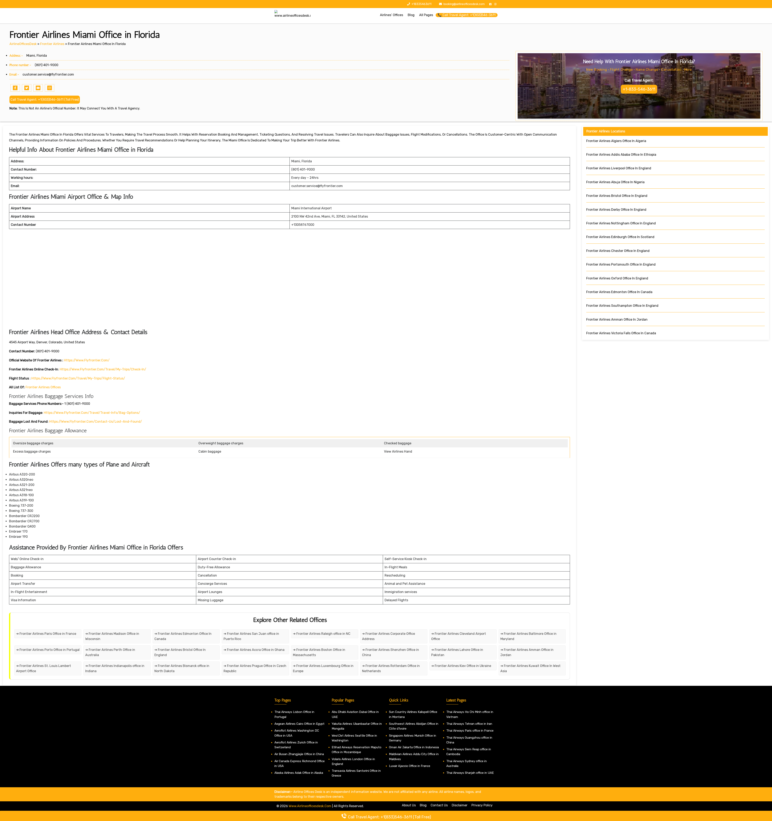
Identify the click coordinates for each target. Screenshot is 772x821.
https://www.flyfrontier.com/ (87, 360)
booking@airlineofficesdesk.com (464, 4)
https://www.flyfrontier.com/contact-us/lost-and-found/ (95, 421)
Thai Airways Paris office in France (470, 730)
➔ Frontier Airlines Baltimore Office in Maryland (528, 636)
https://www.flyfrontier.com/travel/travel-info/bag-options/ (92, 413)
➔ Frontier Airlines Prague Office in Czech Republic (255, 668)
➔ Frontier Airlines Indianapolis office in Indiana (114, 668)
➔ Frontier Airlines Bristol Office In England (180, 652)
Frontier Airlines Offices (43, 387)
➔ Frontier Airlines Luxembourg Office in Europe (323, 668)
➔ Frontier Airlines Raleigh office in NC (321, 634)
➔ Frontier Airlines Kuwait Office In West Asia (530, 668)
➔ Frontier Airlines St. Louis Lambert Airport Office (43, 668)
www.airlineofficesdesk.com (310, 806)
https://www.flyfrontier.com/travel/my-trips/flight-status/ (78, 378)
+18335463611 (421, 4)
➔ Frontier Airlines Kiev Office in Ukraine (461, 666)
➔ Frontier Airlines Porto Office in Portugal (48, 650)
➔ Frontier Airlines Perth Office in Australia (110, 652)
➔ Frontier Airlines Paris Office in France (46, 634)
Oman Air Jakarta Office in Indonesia (414, 747)
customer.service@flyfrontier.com (48, 74)
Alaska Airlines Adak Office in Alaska (298, 773)
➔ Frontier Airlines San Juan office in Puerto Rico (251, 636)
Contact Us (439, 805)
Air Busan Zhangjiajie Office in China (299, 754)
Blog (423, 805)
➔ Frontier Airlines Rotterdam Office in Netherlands (391, 668)
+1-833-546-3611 (639, 89)
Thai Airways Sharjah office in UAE (470, 773)
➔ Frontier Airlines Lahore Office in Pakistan (457, 652)
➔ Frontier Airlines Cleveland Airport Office (458, 636)
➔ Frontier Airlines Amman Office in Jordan (526, 652)
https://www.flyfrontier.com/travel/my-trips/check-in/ (103, 369)
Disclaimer (459, 805)
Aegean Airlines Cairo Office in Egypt (299, 724)
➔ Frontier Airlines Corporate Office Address (388, 636)
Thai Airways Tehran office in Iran (469, 724)
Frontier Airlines (52, 44)
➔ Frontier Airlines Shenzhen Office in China (390, 652)
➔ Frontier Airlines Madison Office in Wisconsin (112, 636)
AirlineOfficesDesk (23, 44)
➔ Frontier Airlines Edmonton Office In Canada (182, 636)
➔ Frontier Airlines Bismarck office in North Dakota (181, 668)
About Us (409, 805)
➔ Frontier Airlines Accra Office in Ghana (254, 650)
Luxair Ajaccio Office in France (409, 766)
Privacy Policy (482, 805)
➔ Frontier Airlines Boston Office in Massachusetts (319, 652)
